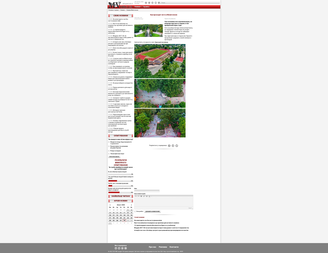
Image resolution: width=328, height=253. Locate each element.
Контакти (174, 247)
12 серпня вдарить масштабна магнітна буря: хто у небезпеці (118, 31)
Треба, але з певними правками (118, 183)
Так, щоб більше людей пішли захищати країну (120, 177)
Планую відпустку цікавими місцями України (119, 147)
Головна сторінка (113, 10)
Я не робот (139, 211)
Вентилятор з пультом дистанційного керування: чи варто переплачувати (120, 72)
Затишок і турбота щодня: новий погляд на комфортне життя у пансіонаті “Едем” (120, 99)
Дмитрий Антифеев (161, 42)
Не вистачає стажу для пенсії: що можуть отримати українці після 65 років (120, 54)
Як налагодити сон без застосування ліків (118, 20)
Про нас (152, 247)
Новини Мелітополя (132, 10)
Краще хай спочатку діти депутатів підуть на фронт (119, 189)
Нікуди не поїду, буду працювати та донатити (121, 142)
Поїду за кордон (115, 151)
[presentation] (136, 196)
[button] (136, 196)
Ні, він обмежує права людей (117, 172)
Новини (137, 7)
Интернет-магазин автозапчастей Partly (116, 111)
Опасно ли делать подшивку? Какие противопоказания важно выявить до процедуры (120, 78)
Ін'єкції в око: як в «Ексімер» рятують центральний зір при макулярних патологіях (119, 43)
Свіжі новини (120, 16)
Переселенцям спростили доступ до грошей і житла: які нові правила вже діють (119, 116)
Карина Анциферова (170, 18)
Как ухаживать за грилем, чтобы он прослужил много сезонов (120, 67)
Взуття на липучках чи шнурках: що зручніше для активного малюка (120, 25)
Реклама (163, 247)
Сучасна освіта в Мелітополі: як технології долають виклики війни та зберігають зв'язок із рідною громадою (120, 61)
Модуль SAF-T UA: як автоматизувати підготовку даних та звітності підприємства (120, 37)
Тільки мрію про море (117, 153)
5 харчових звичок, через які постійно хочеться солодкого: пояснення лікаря (120, 105)
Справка (146, 7)
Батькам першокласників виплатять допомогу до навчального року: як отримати (120, 93)
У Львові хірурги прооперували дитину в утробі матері (118, 130)
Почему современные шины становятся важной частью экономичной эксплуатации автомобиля (119, 123)
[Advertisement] (163, 170)
